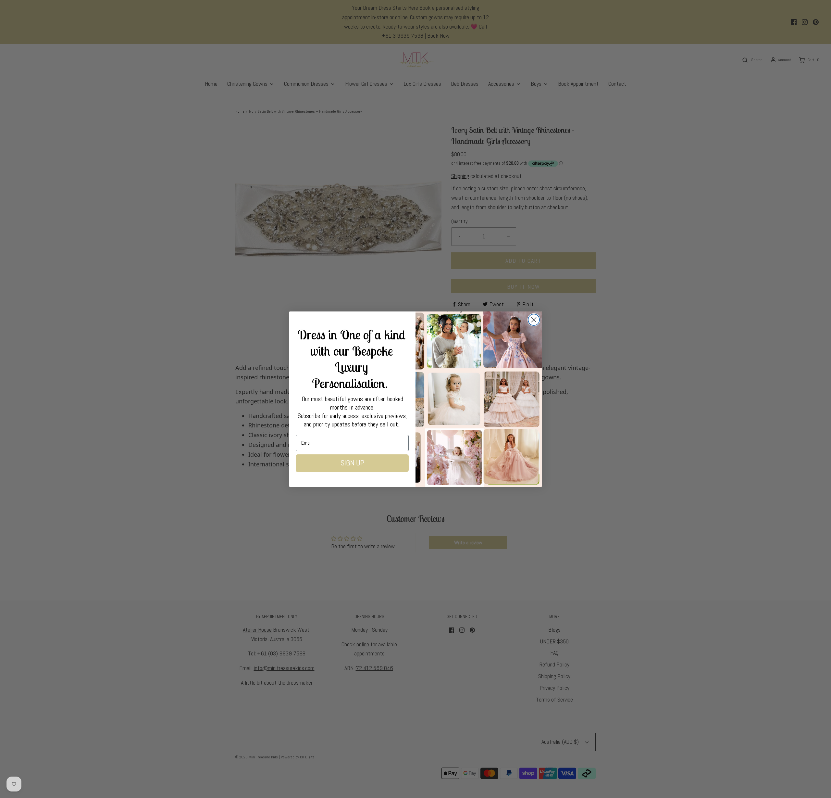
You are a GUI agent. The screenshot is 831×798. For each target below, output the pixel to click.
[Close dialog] (534, 319)
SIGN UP (352, 463)
